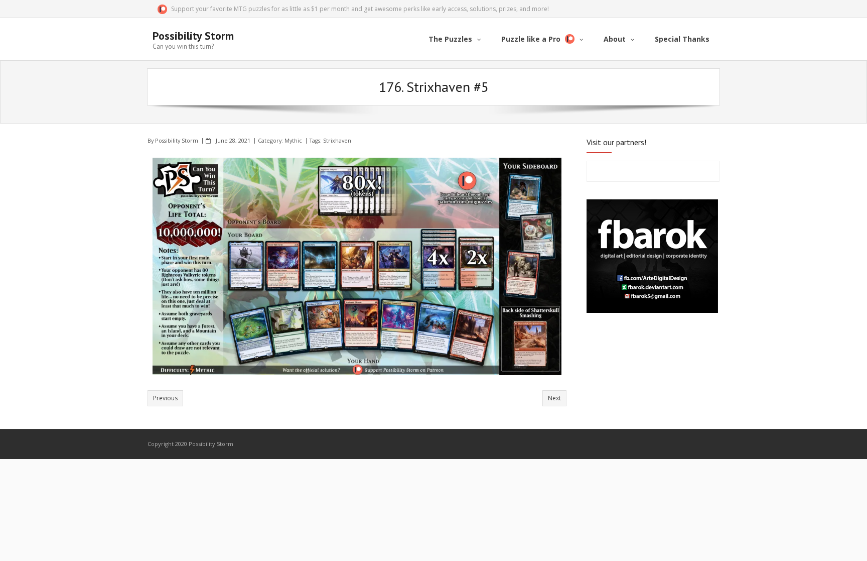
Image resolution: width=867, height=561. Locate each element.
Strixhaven (337, 140)
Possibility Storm (176, 140)
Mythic (293, 140)
